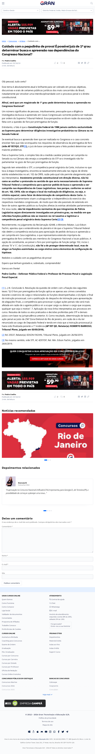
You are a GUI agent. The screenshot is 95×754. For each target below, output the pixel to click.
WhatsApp (55, 607)
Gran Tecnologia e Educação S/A (37, 739)
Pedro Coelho (10, 61)
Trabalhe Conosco (9, 625)
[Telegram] (67, 732)
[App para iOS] (37, 732)
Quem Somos (7, 599)
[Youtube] (46, 732)
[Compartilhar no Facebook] (78, 63)
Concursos (13, 41)
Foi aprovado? (60, 625)
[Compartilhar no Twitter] (81, 63)
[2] (58, 219)
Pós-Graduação (8, 652)
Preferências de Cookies (11, 629)
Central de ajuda (57, 599)
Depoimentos (54, 637)
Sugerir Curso (54, 652)
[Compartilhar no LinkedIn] (84, 63)
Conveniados (7, 618)
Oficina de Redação (9, 671)
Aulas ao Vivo (54, 644)
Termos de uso (47, 721)
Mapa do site (48, 725)
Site (3, 573)
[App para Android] (42, 732)
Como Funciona (8, 603)
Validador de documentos (12, 614)
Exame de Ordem (9, 644)
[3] (62, 219)
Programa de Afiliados (11, 622)
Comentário (7, 526)
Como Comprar (8, 607)
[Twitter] (63, 732)
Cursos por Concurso (10, 656)
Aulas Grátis (54, 648)
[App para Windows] (29, 732)
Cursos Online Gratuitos (11, 674)
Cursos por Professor (10, 667)
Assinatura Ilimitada (10, 637)
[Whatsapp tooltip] (54, 732)
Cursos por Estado (9, 663)
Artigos (22, 41)
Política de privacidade (47, 718)
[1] (25, 146)
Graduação (6, 648)
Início (4, 41)
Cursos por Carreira (10, 659)
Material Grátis (55, 641)
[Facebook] (58, 732)
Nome (5, 556)
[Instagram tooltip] (50, 732)
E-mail (5, 564)
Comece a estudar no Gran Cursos (47, 359)
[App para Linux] (33, 732)
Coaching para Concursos (12, 641)
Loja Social (6, 611)
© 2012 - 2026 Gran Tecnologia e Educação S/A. (47, 715)
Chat (53, 603)
